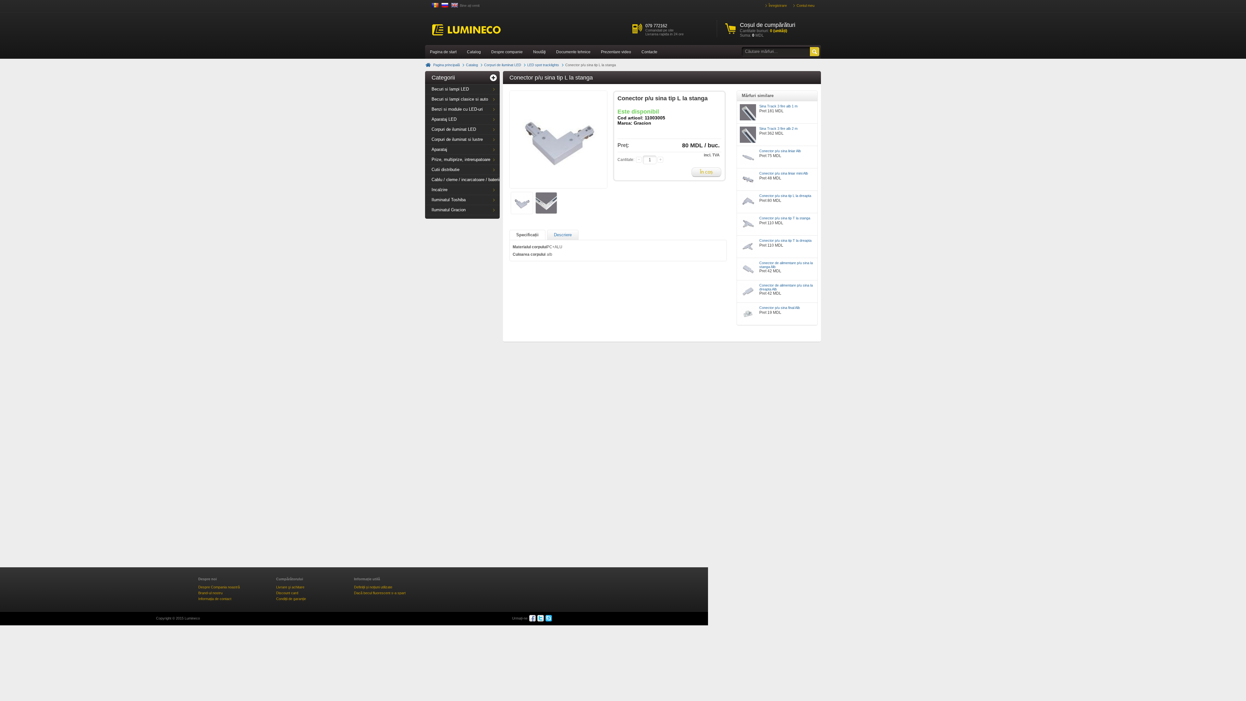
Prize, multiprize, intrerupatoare (461, 159)
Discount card (287, 593)
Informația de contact (214, 599)
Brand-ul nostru (210, 593)
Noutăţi (539, 52)
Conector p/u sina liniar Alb (780, 151)
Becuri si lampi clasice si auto (460, 99)
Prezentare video (616, 52)
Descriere (563, 234)
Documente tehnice (573, 52)
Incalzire (439, 189)
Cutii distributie (445, 169)
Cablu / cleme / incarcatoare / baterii (466, 179)
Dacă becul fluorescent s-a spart (380, 593)
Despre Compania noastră (219, 587)
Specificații (527, 234)
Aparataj (439, 149)
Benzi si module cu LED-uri (457, 109)
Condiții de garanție (291, 599)
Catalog (474, 52)
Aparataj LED (444, 119)
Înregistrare (778, 5)
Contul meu (805, 5)
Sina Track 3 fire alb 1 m (778, 106)
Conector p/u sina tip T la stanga (784, 218)
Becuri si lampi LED (450, 89)
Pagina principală (446, 65)
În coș (706, 172)
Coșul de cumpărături (767, 25)
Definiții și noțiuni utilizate (373, 587)
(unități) (778, 31)
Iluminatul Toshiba (449, 199)
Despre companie (507, 52)
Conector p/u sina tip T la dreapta (785, 240)
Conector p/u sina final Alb (779, 308)
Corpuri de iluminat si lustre (457, 139)
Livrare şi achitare (290, 587)
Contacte (649, 52)
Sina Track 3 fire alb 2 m (778, 128)
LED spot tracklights (543, 65)
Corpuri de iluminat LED (502, 65)
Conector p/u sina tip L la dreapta (785, 196)
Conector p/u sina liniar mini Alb (783, 173)
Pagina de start (443, 52)
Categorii (443, 77)
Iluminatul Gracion (449, 209)
